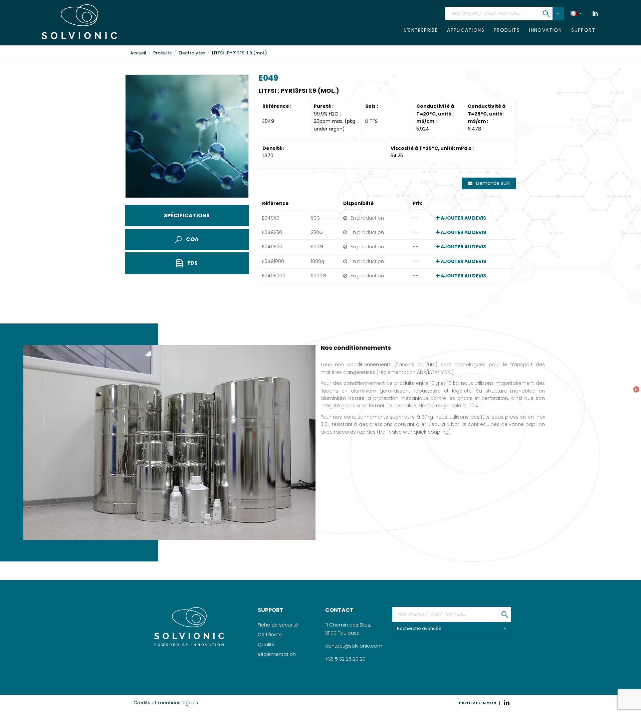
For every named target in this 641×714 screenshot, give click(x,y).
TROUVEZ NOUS (477, 703)
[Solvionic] (189, 626)
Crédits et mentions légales (166, 702)
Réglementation (277, 654)
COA (192, 239)
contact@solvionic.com (353, 646)
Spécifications (187, 215)
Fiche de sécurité (278, 625)
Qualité (266, 644)
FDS (192, 263)
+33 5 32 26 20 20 (345, 659)
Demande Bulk (492, 183)
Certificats (270, 634)
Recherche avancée (419, 628)
